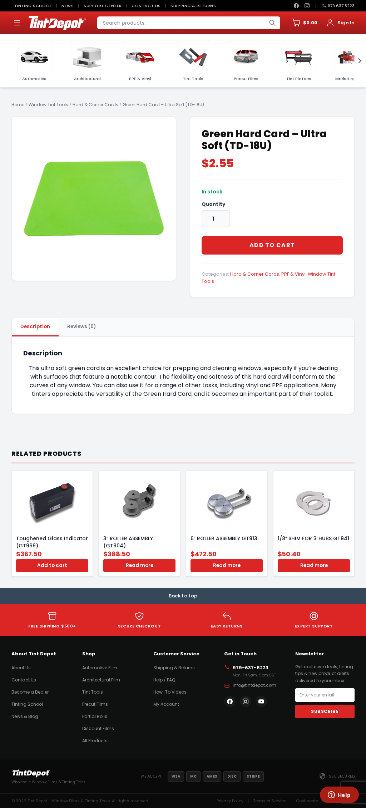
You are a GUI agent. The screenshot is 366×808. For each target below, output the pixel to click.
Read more (139, 565)
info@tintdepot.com (254, 685)
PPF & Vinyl (293, 274)
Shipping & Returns (193, 6)
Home (17, 105)
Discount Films (98, 728)
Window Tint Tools (48, 105)
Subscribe (324, 711)
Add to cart (272, 245)
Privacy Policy (230, 801)
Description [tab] (35, 326)
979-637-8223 (250, 667)
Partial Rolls (94, 716)
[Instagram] (307, 5)
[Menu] (17, 23)
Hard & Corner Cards (95, 105)
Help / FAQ (164, 680)
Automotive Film (99, 668)
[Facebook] (296, 5)
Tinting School (33, 6)
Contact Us (146, 6)
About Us (21, 668)
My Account (166, 704)
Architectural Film (101, 680)
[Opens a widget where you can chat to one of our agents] (339, 795)
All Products (95, 741)
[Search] (272, 22)
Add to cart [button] (52, 565)
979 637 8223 (341, 6)
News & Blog (24, 716)
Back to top (183, 595)
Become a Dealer (30, 692)
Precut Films (95, 704)
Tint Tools (92, 692)
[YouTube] (261, 701)
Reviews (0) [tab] (81, 326)
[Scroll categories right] (357, 60)
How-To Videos (170, 692)
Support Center (103, 6)
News (67, 6)
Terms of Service (269, 801)
